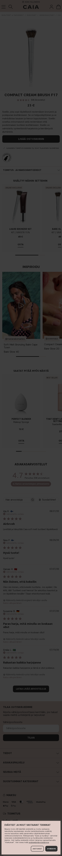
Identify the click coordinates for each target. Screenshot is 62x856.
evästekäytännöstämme (39, 842)
